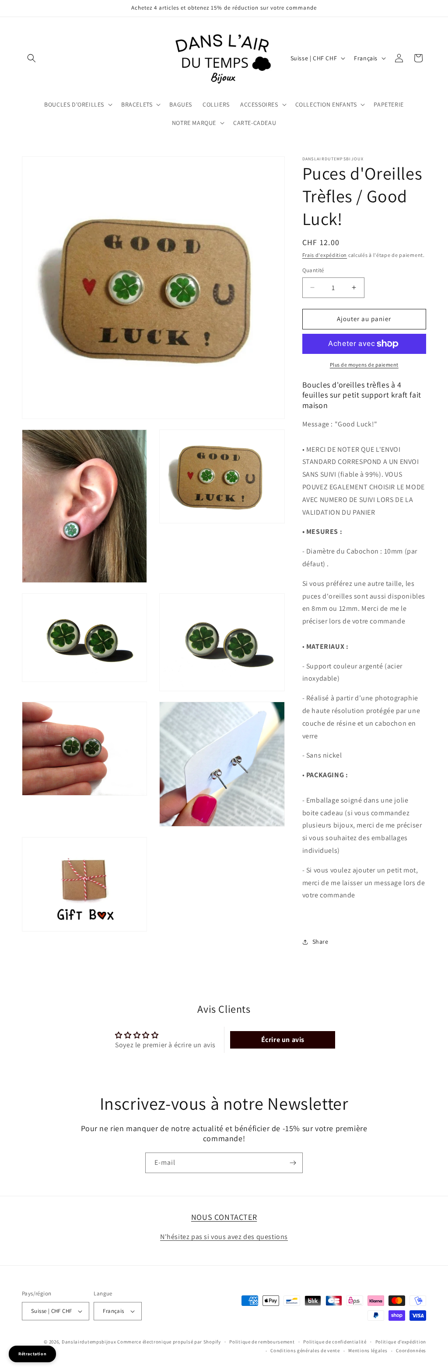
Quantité (313, 270)
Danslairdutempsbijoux (89, 1342)
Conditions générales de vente (305, 1350)
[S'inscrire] (292, 1163)
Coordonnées (411, 1350)
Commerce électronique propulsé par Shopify (168, 1342)
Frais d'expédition (324, 255)
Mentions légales (367, 1350)
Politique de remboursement (261, 1342)
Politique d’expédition (400, 1342)
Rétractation (32, 1354)
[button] (31, 58)
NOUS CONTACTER (224, 1217)
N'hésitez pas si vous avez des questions (224, 1236)
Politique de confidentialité (335, 1342)
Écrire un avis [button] (282, 1039)
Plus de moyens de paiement (364, 364)
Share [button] (320, 941)
